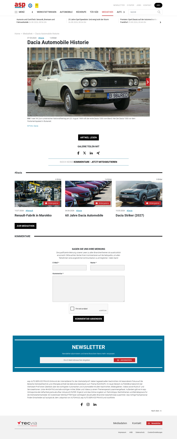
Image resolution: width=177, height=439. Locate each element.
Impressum (122, 432)
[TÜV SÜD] (29, 5)
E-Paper (130, 5)
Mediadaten (120, 423)
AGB (130, 432)
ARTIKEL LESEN (88, 137)
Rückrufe (81, 12)
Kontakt (147, 5)
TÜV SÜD (94, 12)
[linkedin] (94, 404)
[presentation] (160, 22)
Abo (158, 5)
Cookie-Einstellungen (155, 432)
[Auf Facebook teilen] (78, 153)
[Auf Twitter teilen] (84, 153)
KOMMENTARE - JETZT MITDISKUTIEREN (88, 162)
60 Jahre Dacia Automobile (84, 215)
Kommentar (57, 274)
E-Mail (55, 263)
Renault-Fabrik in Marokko (33, 215)
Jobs (138, 5)
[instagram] (88, 404)
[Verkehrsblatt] (35, 5)
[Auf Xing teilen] (98, 153)
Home (17, 33)
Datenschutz (140, 432)
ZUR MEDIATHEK (25, 225)
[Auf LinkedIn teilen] (91, 153)
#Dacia (41, 38)
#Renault (29, 211)
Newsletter (119, 5)
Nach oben (155, 411)
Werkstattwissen (46, 12)
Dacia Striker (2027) (130, 215)
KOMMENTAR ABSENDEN (88, 318)
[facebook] (82, 404)
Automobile (66, 12)
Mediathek (107, 12)
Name (92, 263)
